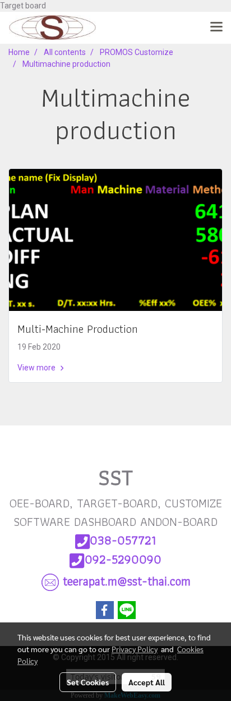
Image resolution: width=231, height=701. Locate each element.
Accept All (146, 682)
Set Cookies (88, 682)
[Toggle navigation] (216, 27)
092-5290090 (123, 559)
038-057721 (123, 540)
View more (37, 367)
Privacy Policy (135, 649)
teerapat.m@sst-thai (127, 581)
